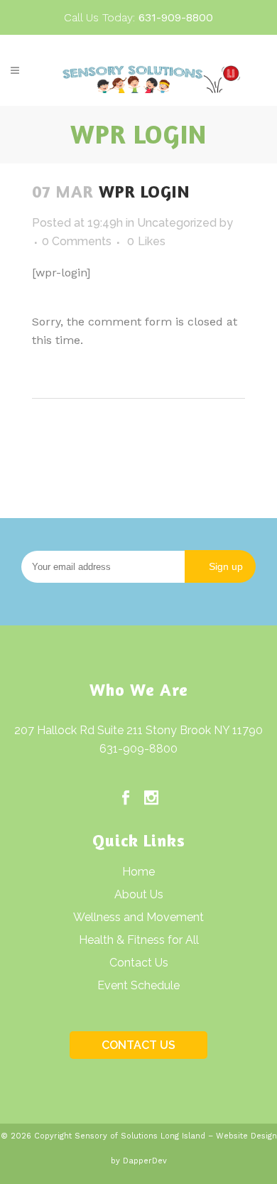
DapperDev (145, 1161)
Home (138, 871)
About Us (138, 894)
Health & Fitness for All (139, 940)
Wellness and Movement (138, 917)
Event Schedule (138, 985)
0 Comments (77, 241)
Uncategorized (177, 223)
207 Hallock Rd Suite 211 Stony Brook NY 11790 (138, 730)
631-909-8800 (138, 748)
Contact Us (138, 962)
